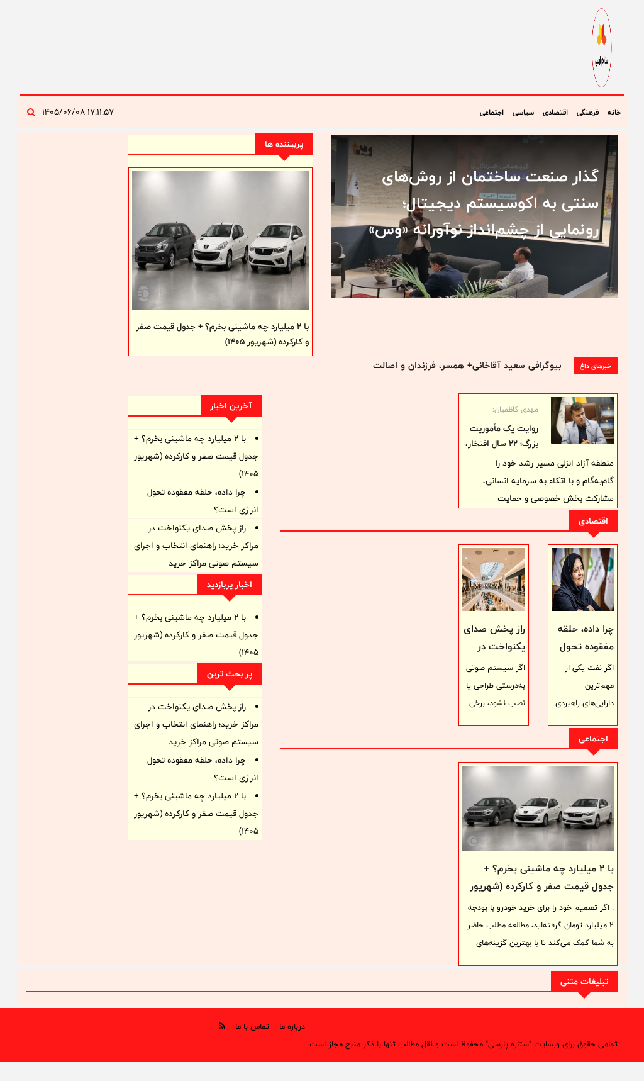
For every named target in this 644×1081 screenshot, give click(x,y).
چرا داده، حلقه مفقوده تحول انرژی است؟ (586, 646)
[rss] (222, 1026)
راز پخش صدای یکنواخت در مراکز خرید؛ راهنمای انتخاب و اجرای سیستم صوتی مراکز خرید (196, 545)
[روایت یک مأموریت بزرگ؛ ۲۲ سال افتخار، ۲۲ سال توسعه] (582, 420)
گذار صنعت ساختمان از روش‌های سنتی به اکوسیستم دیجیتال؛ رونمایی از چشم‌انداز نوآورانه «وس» (484, 202)
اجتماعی (492, 112)
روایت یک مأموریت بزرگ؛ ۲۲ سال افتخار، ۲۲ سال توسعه (501, 443)
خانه (614, 112)
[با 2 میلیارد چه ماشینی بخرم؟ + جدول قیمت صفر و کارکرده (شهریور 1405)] (538, 808)
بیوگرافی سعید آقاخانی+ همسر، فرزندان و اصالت (467, 365)
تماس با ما (252, 1026)
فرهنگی (588, 112)
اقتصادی (555, 112)
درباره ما (292, 1026)
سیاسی (523, 112)
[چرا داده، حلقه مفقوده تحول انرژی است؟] (583, 579)
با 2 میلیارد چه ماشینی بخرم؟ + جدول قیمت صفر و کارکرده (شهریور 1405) (542, 886)
